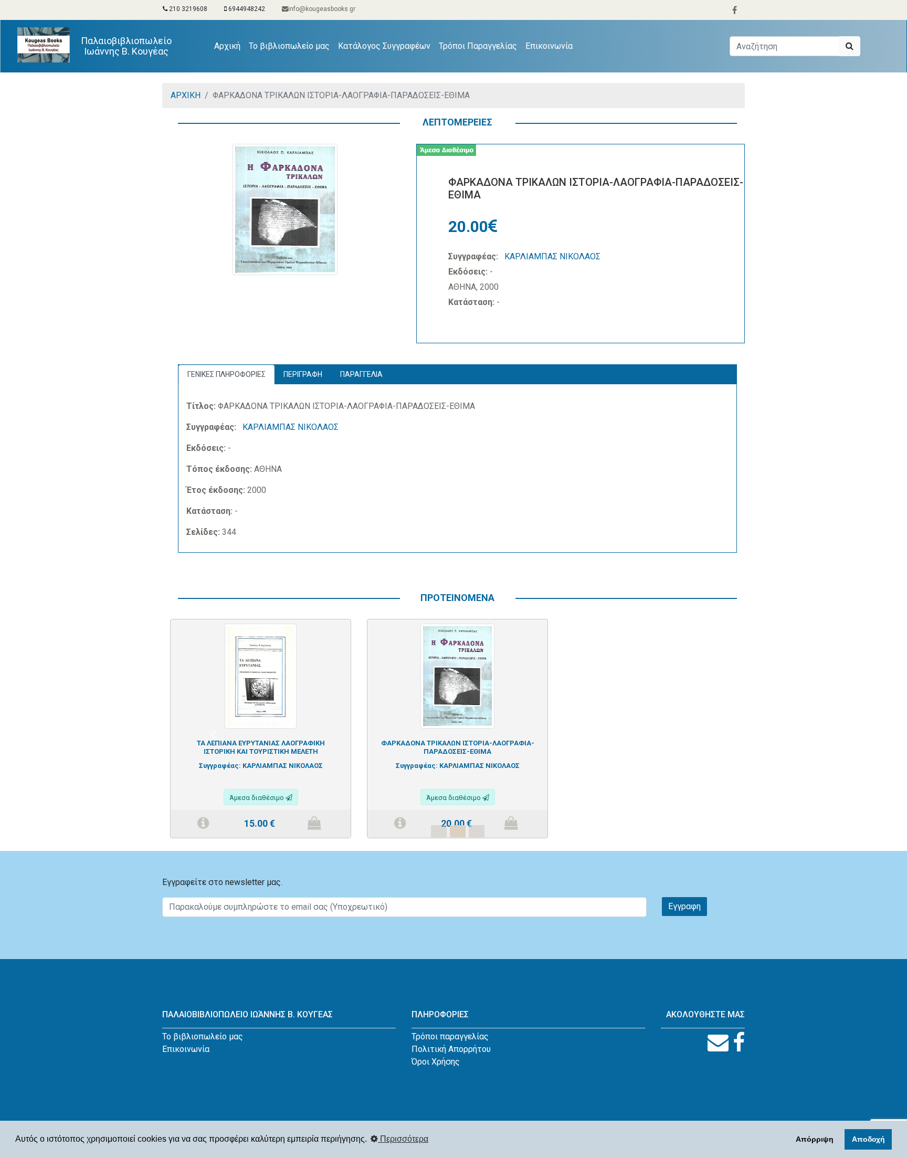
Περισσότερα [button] (403, 1138)
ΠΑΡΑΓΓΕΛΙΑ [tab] (361, 374)
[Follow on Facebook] (739, 1042)
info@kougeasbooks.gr (321, 9)
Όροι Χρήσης (436, 1062)
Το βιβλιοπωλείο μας (289, 46)
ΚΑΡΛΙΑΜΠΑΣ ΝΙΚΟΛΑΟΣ (552, 256)
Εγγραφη (684, 906)
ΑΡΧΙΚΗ (186, 95)
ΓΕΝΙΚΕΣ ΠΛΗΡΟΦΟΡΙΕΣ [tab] (226, 374)
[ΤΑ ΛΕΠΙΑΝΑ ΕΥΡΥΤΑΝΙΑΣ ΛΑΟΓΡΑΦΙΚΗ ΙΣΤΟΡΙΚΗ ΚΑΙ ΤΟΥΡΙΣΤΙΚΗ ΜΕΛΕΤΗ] (261, 675)
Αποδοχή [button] (868, 1139)
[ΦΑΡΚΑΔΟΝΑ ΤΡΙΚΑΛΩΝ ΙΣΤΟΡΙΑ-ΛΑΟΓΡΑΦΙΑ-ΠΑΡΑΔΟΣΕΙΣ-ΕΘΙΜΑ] (457, 675)
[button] (213, 735)
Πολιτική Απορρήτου (451, 1049)
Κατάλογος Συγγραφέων (384, 46)
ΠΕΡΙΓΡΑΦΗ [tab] (302, 374)
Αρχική (229, 45)
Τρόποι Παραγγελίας (478, 46)
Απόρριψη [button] (815, 1139)
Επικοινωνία (549, 46)
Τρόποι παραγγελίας (450, 1036)
